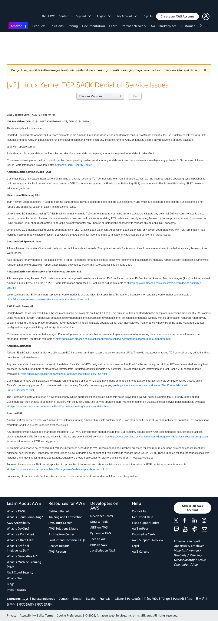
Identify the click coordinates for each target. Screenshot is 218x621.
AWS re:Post (140, 528)
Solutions (56, 26)
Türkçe (165, 598)
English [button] (102, 16)
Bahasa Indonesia (43, 598)
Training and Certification (65, 517)
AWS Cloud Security (20, 572)
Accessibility (28, 615)
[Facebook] (187, 521)
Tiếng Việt (151, 598)
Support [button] (82, 16)
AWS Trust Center (60, 522)
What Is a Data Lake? (20, 540)
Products (38, 26)
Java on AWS (98, 539)
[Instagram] (206, 521)
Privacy (11, 615)
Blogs (10, 584)
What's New (15, 578)
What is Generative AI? (22, 556)
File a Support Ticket (145, 522)
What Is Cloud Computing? (25, 517)
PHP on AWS (98, 544)
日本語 (200, 598)
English (77, 598)
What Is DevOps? (18, 528)
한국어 (11, 604)
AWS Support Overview (147, 540)
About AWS (48, 16)
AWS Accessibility (18, 522)
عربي (25, 598)
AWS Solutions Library (63, 528)
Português (134, 598)
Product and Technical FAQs (67, 540)
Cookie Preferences (69, 615)
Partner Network (134, 26)
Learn (113, 26)
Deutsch (64, 598)
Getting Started (59, 511)
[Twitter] (178, 521)
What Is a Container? (20, 534)
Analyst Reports (59, 545)
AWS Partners (57, 551)
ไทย (189, 598)
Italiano (119, 598)
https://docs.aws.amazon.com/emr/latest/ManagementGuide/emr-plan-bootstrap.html (58, 469)
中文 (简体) (26, 604)
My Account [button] (125, 16)
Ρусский (178, 598)
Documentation (93, 26)
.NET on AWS (99, 527)
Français (105, 598)
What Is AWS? (16, 511)
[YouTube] (187, 529)
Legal (135, 545)
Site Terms (46, 615)
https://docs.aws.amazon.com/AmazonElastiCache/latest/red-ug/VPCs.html (64, 373)
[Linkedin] (197, 521)
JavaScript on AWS (102, 550)
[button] (177, 16)
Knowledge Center (144, 534)
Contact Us (66, 16)
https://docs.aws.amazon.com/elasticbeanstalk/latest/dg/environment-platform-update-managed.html (113, 338)
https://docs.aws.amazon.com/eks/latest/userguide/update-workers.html (48, 299)
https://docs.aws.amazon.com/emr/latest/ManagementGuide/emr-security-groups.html (159, 436)
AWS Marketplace (163, 26)
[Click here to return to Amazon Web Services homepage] (15, 7)
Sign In (148, 16)
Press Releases (16, 589)
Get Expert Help (142, 517)
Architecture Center (61, 534)
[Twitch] (178, 529)
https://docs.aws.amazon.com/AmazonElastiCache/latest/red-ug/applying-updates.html (59, 406)
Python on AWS (100, 533)
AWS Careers (140, 551)
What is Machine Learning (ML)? (24, 564)
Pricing (73, 26)
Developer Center (101, 516)
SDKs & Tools (99, 521)
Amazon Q (18, 26)
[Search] (207, 26)
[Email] (206, 529)
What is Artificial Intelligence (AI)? (18, 548)
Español (91, 598)
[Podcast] (197, 529)
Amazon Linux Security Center (73, 165)
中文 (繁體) (44, 604)
